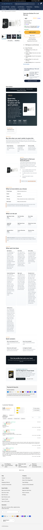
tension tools (16, 418)
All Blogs (24, 494)
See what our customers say (21, 0)
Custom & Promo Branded (27, 484)
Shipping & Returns (6, 482)
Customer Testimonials (6, 484)
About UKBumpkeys (26, 478)
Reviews (28, 9)
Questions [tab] (11, 415)
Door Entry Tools (5, 492)
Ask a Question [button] (37, 410)
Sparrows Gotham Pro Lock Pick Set (10, 11)
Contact (3, 478)
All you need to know (36, 466)
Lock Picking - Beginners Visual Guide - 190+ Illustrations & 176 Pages (34, 73)
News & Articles (25, 492)
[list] (12, 23)
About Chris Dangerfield (27, 480)
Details (38, 26)
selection (23, 418)
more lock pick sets (32, 181)
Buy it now (32, 35)
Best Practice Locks (6, 497)
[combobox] (24, 4)
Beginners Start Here (26, 490)
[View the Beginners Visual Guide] (11, 374)
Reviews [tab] (4, 415)
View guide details (30, 378)
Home (3, 11)
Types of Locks (5, 499)
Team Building (25, 482)
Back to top (21, 470)
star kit (4, 418)
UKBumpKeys (6, 526)
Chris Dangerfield (28, 68)
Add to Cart (32, 32)
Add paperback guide (21, 378)
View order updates (22, 466)
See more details (26, 64)
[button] (38, 427)
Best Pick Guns (5, 494)
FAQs (3, 480)
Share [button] (5, 427)
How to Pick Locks (5, 501)
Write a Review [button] (36, 408)
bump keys (10, 418)
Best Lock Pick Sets (5, 6)
